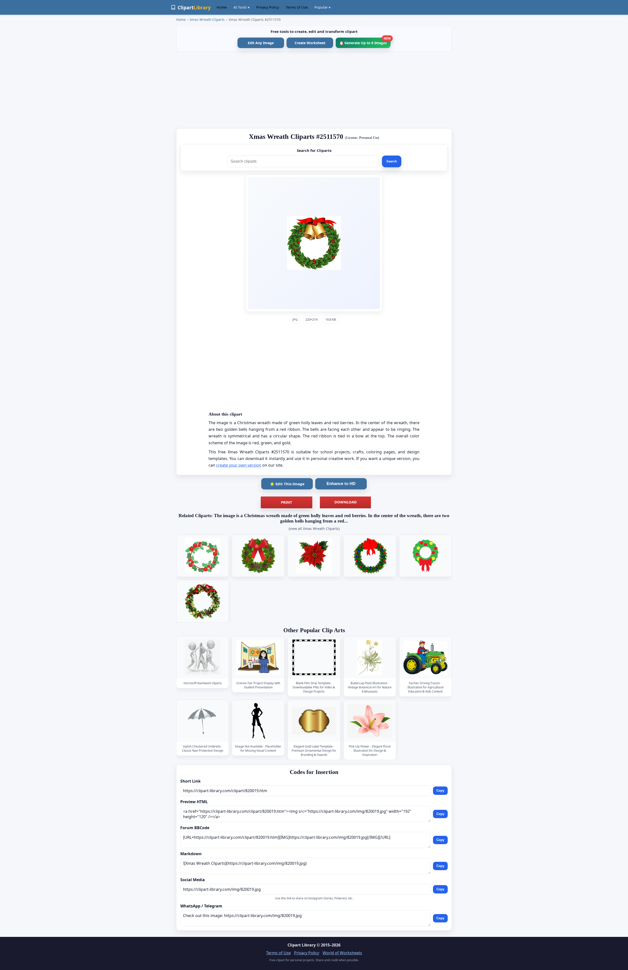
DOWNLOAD (345, 501)
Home (222, 7)
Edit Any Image (261, 42)
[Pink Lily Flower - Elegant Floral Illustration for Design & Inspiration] (370, 721)
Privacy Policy (267, 7)
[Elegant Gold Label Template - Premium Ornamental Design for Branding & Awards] (314, 721)
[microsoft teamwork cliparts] (203, 657)
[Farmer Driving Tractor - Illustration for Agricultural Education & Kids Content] (425, 657)
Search (391, 161)
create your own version (238, 465)
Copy (440, 790)
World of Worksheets (342, 953)
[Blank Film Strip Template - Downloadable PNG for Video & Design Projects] (314, 657)
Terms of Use (297, 7)
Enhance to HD (341, 483)
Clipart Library (302, 945)
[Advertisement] (314, 90)
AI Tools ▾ (241, 7)
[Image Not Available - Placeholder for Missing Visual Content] (258, 721)
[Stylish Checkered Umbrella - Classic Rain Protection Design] (203, 721)
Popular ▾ (322, 7)
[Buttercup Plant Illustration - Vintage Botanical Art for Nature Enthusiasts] (370, 657)
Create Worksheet (310, 42)
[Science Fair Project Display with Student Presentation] (258, 657)
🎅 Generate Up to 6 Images (365, 41)
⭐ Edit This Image (287, 483)
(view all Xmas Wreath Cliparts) (314, 528)
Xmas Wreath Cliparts (207, 19)
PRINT (286, 502)
